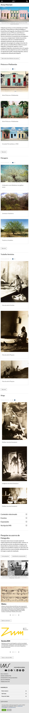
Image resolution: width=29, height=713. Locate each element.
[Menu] (2, 1)
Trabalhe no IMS (5, 681)
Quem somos (4, 701)
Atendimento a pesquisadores (9, 677)
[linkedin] (17, 670)
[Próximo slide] (19, 615)
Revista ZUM (5, 641)
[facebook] (12, 670)
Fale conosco (4, 673)
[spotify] (20, 670)
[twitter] (15, 670)
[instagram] (9, 670)
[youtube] (6, 670)
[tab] (14, 514)
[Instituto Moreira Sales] (13, 666)
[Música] (14, 594)
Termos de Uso (12, 707)
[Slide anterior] (10, 615)
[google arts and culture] (23, 670)
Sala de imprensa (5, 679)
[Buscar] (27, 1)
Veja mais (4, 152)
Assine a (6, 675)
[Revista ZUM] (14, 631)
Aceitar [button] (3, 709)
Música (3, 604)
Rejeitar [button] (9, 709)
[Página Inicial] (14, 1)
